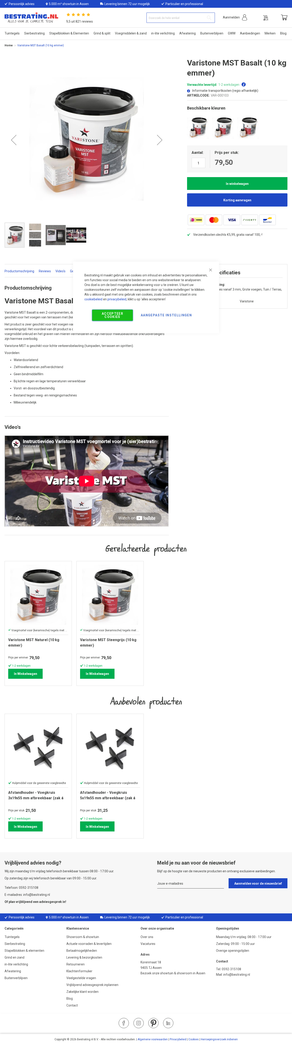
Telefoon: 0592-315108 (21, 887)
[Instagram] (138, 1023)
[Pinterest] (153, 1023)
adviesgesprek (50, 902)
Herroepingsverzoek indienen (219, 1039)
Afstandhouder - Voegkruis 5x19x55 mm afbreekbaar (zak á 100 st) (107, 795)
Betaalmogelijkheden (81, 950)
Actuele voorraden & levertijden (89, 944)
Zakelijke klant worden (82, 992)
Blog (69, 998)
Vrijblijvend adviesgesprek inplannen (92, 985)
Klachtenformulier (79, 971)
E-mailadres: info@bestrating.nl (27, 895)
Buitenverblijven (16, 978)
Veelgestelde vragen (81, 978)
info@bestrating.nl (236, 974)
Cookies (193, 1039)
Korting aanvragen (237, 200)
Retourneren (75, 964)
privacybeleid (116, 299)
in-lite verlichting (16, 964)
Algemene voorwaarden (153, 1039)
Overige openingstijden (232, 950)
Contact (72, 1005)
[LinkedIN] (168, 1023)
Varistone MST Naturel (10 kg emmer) (33, 643)
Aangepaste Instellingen (166, 315)
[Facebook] (124, 1023)
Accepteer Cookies (112, 315)
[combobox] (180, 18)
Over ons (147, 937)
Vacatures (148, 944)
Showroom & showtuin (82, 937)
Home (9, 45)
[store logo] (31, 18)
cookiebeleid (93, 299)
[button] (235, 17)
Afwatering (13, 971)
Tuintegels (12, 937)
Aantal (197, 152)
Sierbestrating (15, 944)
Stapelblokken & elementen (24, 950)
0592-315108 (231, 969)
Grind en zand (14, 957)
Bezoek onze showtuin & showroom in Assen (173, 973)
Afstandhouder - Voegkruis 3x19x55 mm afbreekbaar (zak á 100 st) (35, 795)
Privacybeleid (178, 1039)
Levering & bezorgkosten (84, 957)
